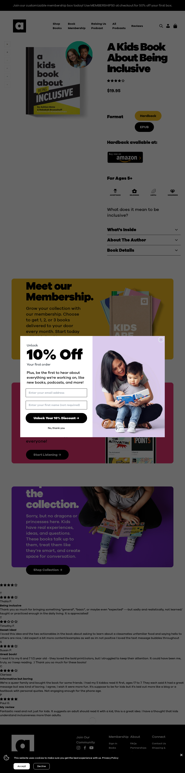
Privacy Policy (110, 758)
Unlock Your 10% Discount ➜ (56, 418)
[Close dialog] (161, 339)
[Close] (181, 755)
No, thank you (56, 428)
